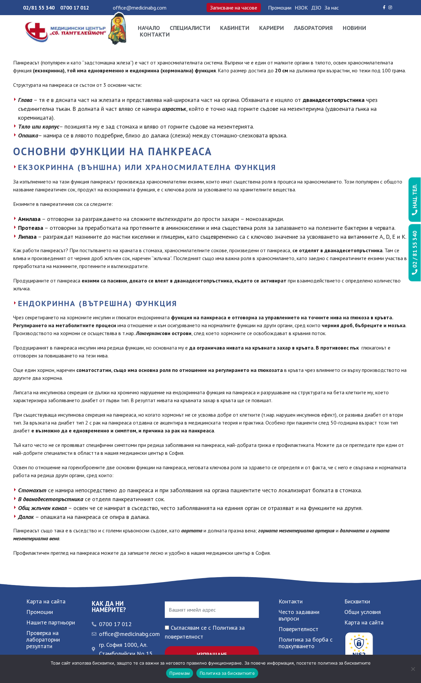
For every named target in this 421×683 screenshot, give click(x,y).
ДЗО (316, 7)
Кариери (271, 28)
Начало (149, 28)
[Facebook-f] (384, 8)
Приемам (179, 673)
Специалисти (190, 28)
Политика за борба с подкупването (306, 643)
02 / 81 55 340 (414, 250)
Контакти (155, 34)
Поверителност (298, 629)
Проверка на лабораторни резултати (43, 639)
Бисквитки (357, 601)
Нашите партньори (50, 622)
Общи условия (362, 612)
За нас (332, 7)
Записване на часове (233, 7)
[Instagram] (390, 8)
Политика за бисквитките (227, 673)
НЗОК (301, 7)
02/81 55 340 (39, 7)
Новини (354, 28)
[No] (412, 669)
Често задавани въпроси (299, 615)
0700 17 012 (74, 7)
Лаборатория (313, 28)
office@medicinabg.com (139, 7)
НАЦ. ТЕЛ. (414, 197)
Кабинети (234, 28)
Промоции (279, 7)
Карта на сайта (45, 601)
